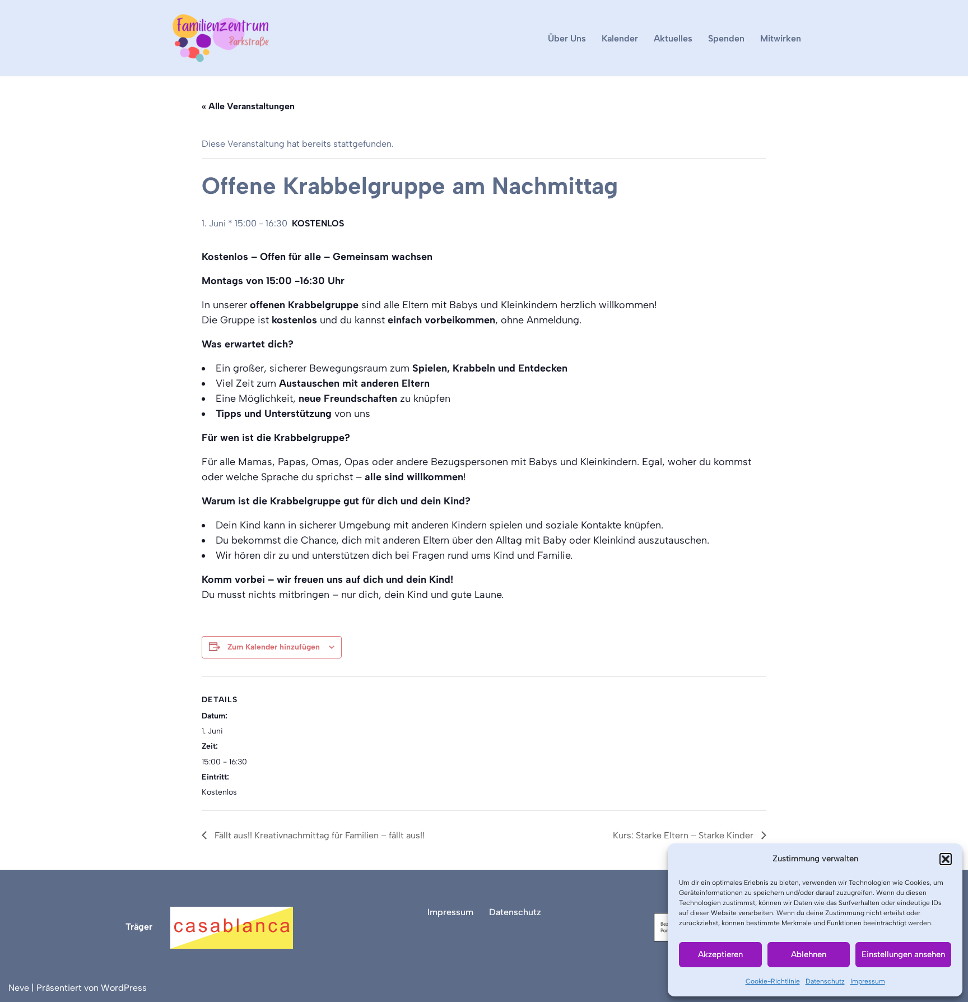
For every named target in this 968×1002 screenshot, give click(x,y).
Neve (18, 987)
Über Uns (567, 38)
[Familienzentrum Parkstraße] (221, 38)
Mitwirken (780, 38)
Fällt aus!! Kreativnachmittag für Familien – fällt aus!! (318, 835)
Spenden (726, 38)
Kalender (620, 38)
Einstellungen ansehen (903, 954)
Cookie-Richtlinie (773, 981)
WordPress (124, 987)
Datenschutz (825, 981)
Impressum (867, 981)
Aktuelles (673, 38)
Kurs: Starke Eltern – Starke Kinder (684, 835)
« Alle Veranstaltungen (248, 106)
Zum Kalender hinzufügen (273, 647)
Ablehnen (808, 954)
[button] (945, 859)
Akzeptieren (720, 954)
